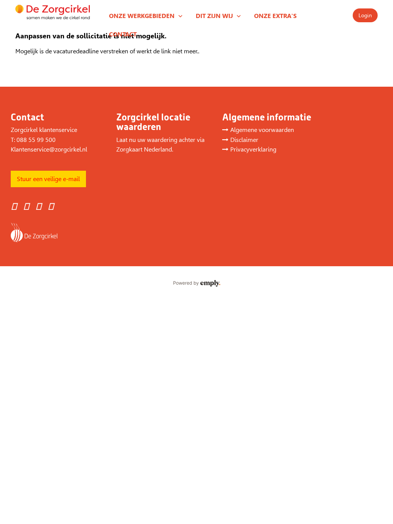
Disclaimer (244, 139)
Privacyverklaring (253, 149)
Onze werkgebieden (142, 16)
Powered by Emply (196, 283)
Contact (123, 34)
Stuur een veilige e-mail (48, 179)
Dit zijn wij (214, 16)
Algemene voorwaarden (262, 129)
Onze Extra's (275, 16)
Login (365, 15)
